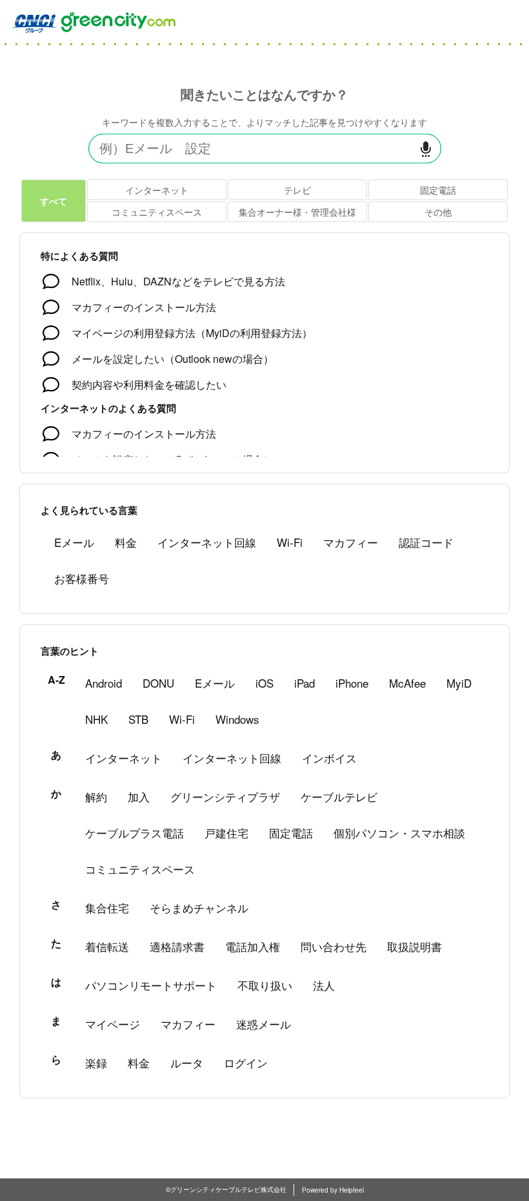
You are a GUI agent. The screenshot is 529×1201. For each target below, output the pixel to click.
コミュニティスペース (157, 211)
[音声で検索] (426, 148)
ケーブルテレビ (339, 796)
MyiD (459, 683)
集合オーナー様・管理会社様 (297, 211)
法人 (324, 985)
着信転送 (107, 946)
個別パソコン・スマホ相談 (399, 833)
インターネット (156, 189)
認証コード (426, 542)
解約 (96, 796)
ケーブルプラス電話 (134, 833)
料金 (126, 542)
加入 (139, 796)
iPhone (351, 683)
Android (103, 683)
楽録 (96, 1062)
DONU (158, 683)
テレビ (297, 189)
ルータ (186, 1062)
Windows (237, 719)
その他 (438, 211)
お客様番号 (81, 578)
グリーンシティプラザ (225, 796)
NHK (96, 719)
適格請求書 (177, 946)
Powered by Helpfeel (333, 1190)
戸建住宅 (226, 833)
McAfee (407, 683)
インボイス (329, 758)
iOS (264, 683)
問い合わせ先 (333, 946)
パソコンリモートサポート (151, 985)
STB (138, 719)
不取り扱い (264, 985)
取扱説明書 (414, 946)
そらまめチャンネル (199, 907)
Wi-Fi (290, 542)
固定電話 (438, 189)
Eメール (74, 542)
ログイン (246, 1062)
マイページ (112, 1024)
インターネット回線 (206, 542)
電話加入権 (252, 946)
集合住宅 (107, 907)
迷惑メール (263, 1024)
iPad (304, 683)
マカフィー (350, 542)
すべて (53, 200)
